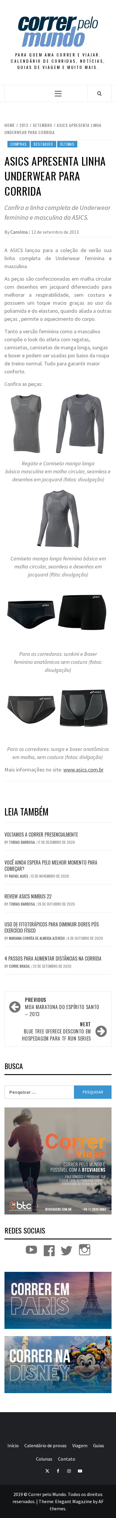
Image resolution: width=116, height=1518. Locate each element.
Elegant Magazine (73, 1501)
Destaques (43, 144)
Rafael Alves (19, 876)
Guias (98, 1445)
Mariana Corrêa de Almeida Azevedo (37, 938)
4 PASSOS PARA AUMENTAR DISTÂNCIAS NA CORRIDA (52, 958)
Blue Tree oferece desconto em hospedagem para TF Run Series (56, 1031)
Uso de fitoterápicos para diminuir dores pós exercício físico (51, 927)
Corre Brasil (20, 966)
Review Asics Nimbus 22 (27, 896)
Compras (18, 144)
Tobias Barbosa (22, 842)
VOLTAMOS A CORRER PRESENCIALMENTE (41, 834)
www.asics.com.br (83, 769)
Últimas (67, 144)
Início (13, 1445)
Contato (66, 1459)
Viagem (79, 1445)
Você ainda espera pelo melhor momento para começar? (50, 865)
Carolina (19, 232)
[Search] (99, 93)
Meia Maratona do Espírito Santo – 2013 (62, 1007)
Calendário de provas (45, 1445)
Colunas (44, 1459)
